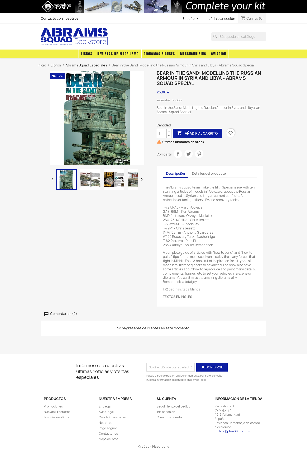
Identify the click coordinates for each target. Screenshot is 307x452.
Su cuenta (166, 398)
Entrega (104, 406)
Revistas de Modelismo (118, 53)
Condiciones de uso (113, 417)
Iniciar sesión (166, 412)
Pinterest (199, 154)
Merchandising (193, 53)
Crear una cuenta (169, 417)
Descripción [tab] (175, 173)
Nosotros (105, 423)
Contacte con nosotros (60, 18)
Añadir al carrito (197, 133)
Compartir (178, 154)
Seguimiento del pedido (173, 406)
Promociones (53, 406)
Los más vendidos (56, 417)
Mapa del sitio (108, 439)
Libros (86, 53)
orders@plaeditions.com (232, 431)
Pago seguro (108, 428)
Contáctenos (108, 433)
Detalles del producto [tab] (209, 173)
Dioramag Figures (159, 53)
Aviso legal (106, 412)
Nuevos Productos (57, 412)
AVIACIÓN (218, 53)
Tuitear (188, 154)
